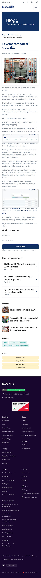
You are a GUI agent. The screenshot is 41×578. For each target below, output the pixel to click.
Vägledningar (26, 448)
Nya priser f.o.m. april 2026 (22, 309)
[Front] (8, 7)
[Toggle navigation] (36, 7)
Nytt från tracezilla (8, 345)
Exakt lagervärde (7, 533)
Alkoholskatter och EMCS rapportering (10, 505)
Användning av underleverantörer (13, 559)
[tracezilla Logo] (8, 384)
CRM (3, 424)
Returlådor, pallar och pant (10, 510)
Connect (5, 463)
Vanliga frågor (6, 439)
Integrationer (6, 428)
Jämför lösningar (7, 435)
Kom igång (5, 442)
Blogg (4, 35)
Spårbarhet (5, 476)
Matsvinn (5, 491)
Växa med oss (6, 536)
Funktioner (5, 420)
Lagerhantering (7, 487)
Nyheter (24, 480)
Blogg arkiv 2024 (20, 361)
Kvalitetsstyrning (7, 525)
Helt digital (5, 484)
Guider (5, 342)
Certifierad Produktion (9, 473)
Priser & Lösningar (8, 431)
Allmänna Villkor (30, 556)
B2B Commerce (14, 208)
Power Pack (6, 459)
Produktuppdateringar (15, 35)
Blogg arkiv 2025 (20, 364)
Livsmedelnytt (22, 342)
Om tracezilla (26, 473)
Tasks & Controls (22, 211)
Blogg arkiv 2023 (20, 357)
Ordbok (24, 445)
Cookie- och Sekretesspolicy (11, 556)
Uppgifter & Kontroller (9, 456)
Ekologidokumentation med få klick (9, 521)
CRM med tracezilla (8, 480)
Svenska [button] (7, 2)
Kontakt (24, 476)
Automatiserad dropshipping (6, 515)
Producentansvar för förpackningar (8, 545)
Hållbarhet (13, 342)
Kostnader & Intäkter (8, 495)
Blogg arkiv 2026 (20, 367)
